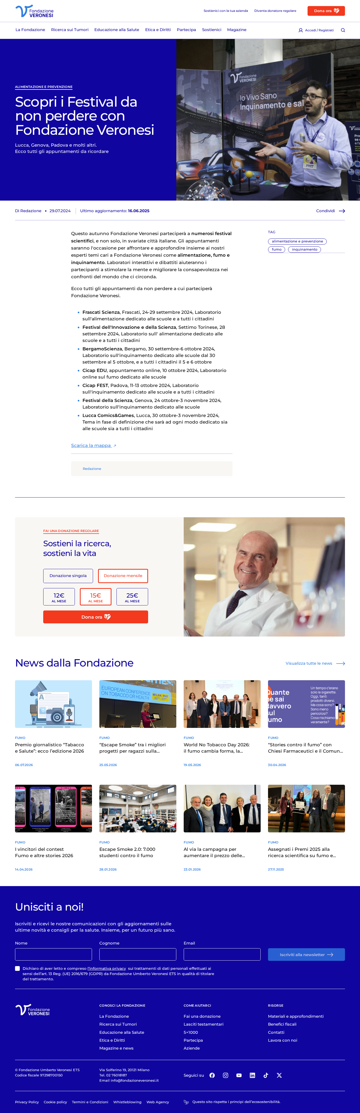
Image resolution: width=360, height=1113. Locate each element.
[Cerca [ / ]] (343, 30)
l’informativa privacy (106, 968)
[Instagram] (225, 1075)
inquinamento (304, 249)
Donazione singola (68, 575)
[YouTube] (239, 1075)
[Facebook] (212, 1075)
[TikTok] (266, 1075)
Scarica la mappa (91, 445)
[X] (279, 1075)
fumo (276, 249)
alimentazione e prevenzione (43, 87)
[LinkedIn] (252, 1075)
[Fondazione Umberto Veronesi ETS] (34, 10)
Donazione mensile (123, 575)
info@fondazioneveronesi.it (135, 1080)
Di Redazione (28, 210)
